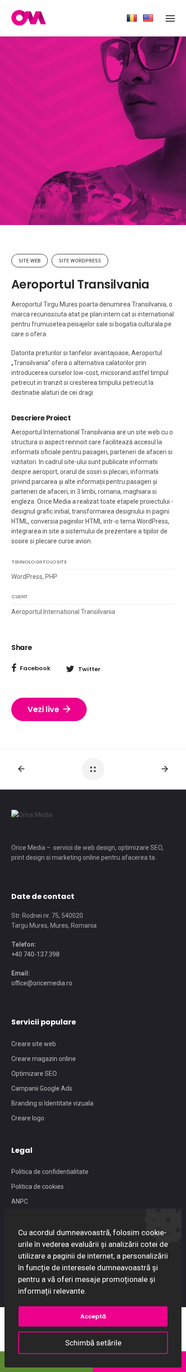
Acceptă (93, 1316)
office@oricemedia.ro (41, 983)
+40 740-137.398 (35, 954)
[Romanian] (131, 18)
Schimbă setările (93, 1342)
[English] (148, 18)
